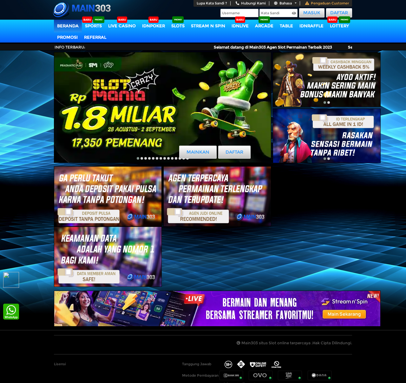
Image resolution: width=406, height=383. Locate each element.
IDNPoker (153, 25)
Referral (95, 37)
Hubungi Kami (253, 3)
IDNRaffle (311, 25)
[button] (138, 158)
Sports (93, 25)
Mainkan (198, 152)
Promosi (67, 37)
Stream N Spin (208, 25)
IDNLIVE (240, 25)
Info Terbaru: (70, 47)
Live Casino (122, 25)
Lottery (339, 25)
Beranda (68, 25)
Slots (178, 25)
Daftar (339, 13)
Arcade (264, 25)
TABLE (286, 25)
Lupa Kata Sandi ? (212, 3)
